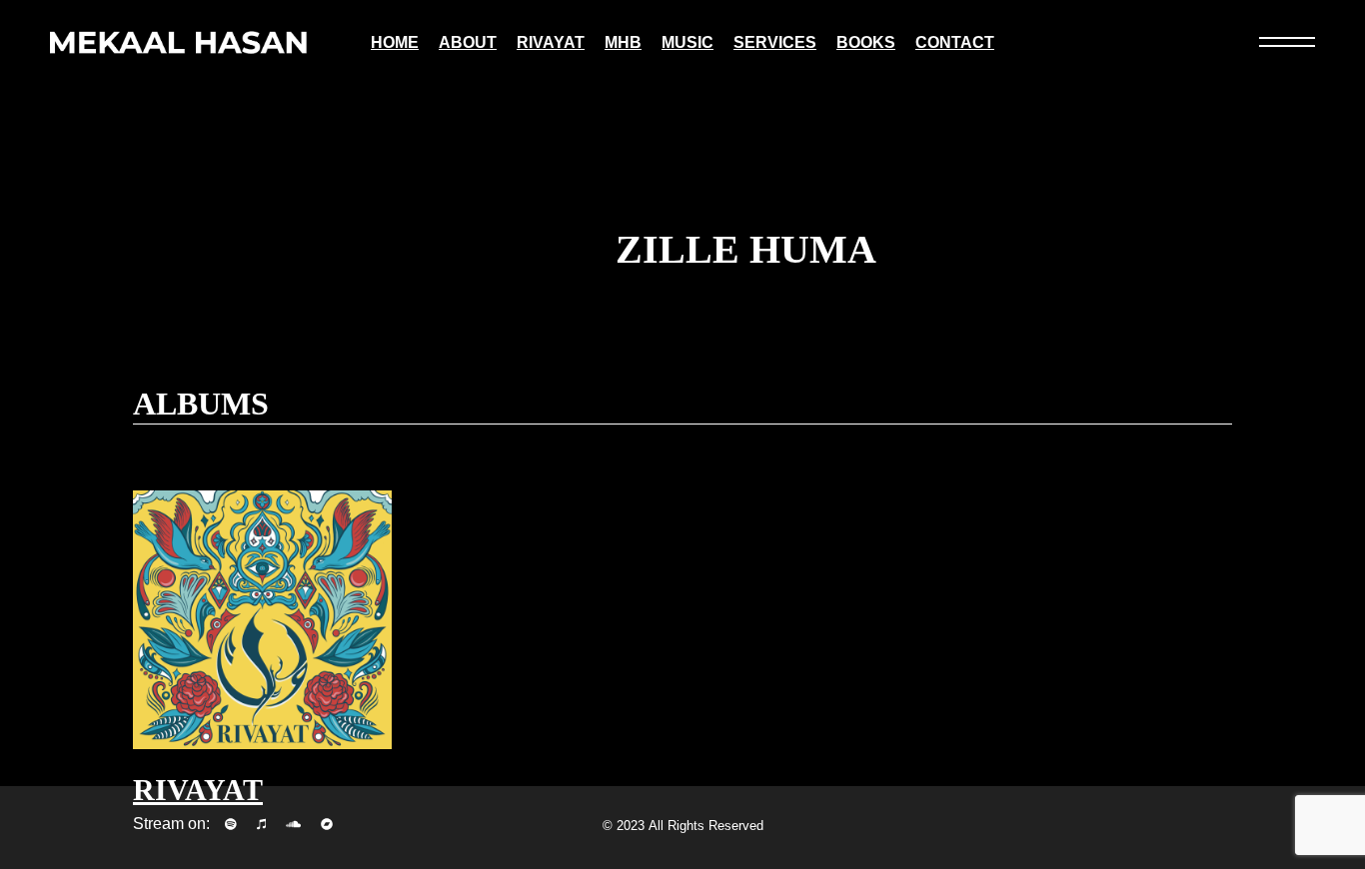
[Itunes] (261, 824)
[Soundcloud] (293, 824)
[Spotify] (231, 824)
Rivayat (198, 789)
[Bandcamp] (327, 824)
